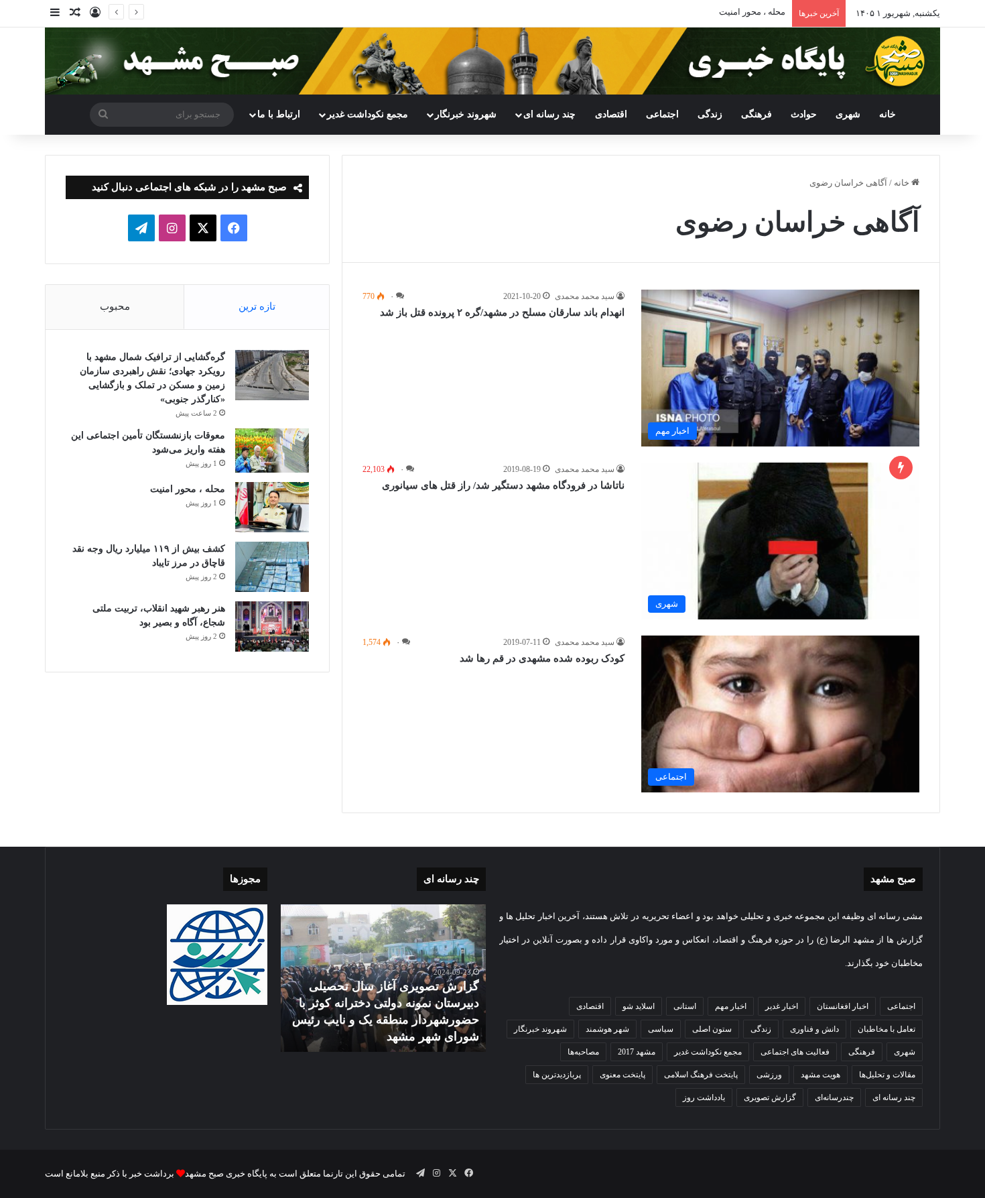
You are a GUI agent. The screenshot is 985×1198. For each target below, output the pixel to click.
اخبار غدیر (781, 1006)
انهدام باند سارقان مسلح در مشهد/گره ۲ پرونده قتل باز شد (502, 312)
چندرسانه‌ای (834, 1097)
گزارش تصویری (770, 1097)
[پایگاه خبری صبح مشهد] (492, 61)
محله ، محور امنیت (752, 12)
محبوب (115, 306)
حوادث (804, 114)
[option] (383, 978)
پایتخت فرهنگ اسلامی (701, 1074)
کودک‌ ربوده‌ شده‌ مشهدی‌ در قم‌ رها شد (542, 658)
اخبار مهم (730, 1006)
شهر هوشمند (607, 1029)
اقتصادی (611, 114)
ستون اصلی (712, 1029)
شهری (848, 114)
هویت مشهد (820, 1074)
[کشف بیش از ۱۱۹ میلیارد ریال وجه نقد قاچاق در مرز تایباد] (272, 567)
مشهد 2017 (636, 1052)
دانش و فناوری (814, 1029)
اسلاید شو (638, 1006)
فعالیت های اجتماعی (795, 1052)
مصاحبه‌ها (583, 1052)
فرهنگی (756, 114)
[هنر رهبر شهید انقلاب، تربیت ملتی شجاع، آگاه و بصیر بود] (272, 626)
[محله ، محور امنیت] (272, 507)
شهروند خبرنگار (540, 1029)
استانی (684, 1006)
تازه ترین (257, 306)
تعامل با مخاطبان (886, 1029)
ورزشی (769, 1074)
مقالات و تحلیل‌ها (887, 1074)
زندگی (710, 114)
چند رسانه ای (549, 114)
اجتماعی (662, 114)
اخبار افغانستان (842, 1006)
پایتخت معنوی (622, 1074)
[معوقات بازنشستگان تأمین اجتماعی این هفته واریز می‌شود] (272, 450)
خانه (887, 114)
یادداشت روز (704, 1097)
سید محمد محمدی (584, 296)
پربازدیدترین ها (557, 1074)
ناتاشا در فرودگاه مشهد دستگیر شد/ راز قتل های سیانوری (503, 485)
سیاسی (660, 1029)
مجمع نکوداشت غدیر (367, 114)
